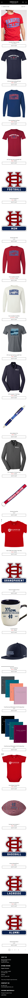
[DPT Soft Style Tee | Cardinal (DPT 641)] (14, 142)
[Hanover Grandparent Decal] (14, 572)
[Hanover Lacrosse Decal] (14, 885)
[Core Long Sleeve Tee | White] (14, 299)
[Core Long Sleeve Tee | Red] (14, 260)
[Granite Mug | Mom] (14, 612)
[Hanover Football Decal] (14, 181)
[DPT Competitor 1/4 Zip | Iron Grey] (14, 455)
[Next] (23, 950)
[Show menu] (1, 2)
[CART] (25, 2)
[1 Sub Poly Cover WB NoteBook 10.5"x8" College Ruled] (14, 690)
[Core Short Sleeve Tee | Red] (14, 25)
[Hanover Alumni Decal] (14, 924)
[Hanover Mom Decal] (14, 220)
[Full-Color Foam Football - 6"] (14, 807)
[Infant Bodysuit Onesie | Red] (14, 768)
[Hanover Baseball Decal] (14, 846)
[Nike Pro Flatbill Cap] (14, 651)
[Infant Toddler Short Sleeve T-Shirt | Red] (14, 533)
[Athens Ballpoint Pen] (14, 416)
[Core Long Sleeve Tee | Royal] (14, 103)
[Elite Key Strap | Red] (14, 494)
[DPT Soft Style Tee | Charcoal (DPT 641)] (14, 338)
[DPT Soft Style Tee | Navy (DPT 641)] (14, 64)
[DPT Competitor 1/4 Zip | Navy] (14, 377)
